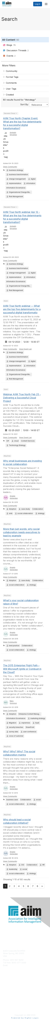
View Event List (25, 349)
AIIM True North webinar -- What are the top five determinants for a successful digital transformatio (22, 309)
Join (5, 983)
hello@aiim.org (14, 965)
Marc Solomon (13, 702)
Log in (37, 4)
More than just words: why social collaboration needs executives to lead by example (21, 532)
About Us (7, 1006)
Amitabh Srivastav (13, 134)
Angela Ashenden (14, 497)
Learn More (8, 988)
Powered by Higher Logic (25, 1018)
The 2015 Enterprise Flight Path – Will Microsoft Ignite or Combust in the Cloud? (22, 669)
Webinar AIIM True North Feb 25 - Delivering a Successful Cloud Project (22, 397)
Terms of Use (9, 1008)
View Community (10, 167)
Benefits (6, 985)
